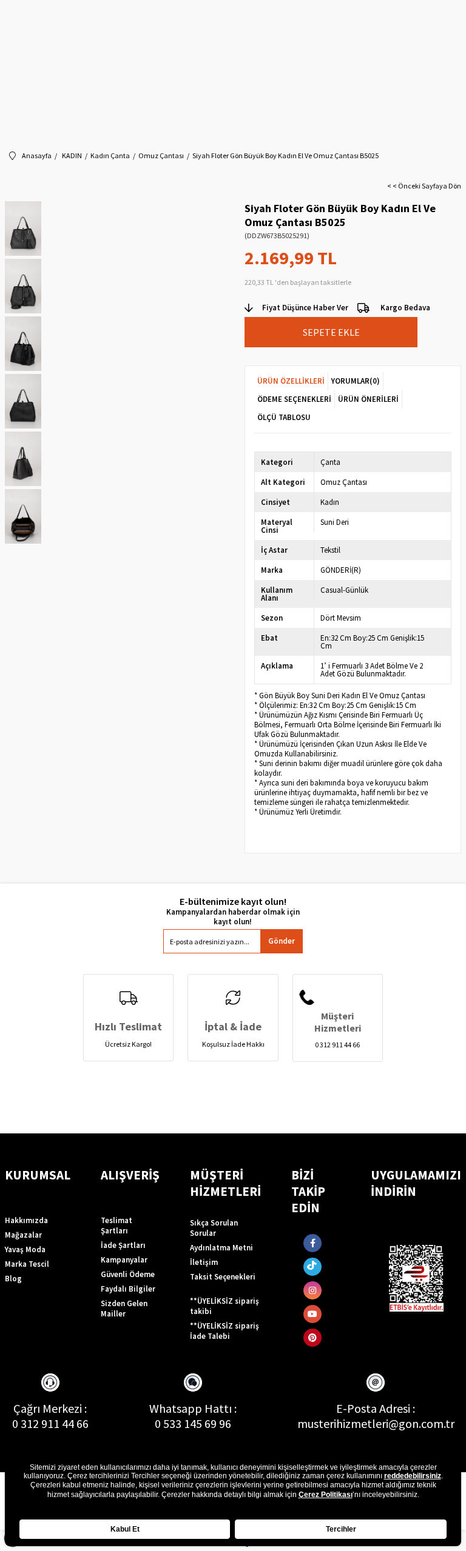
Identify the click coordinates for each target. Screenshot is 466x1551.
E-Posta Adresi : (375, 1408)
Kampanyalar (124, 1260)
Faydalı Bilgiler (128, 1289)
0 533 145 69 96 (193, 1423)
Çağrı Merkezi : (50, 1408)
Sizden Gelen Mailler (124, 1308)
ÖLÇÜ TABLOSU (284, 417)
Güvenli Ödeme (128, 1274)
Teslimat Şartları (116, 1225)
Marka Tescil (27, 1264)
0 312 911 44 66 (50, 1423)
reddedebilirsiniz (412, 1476)
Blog (13, 1278)
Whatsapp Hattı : (193, 1408)
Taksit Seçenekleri (222, 1277)
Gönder (281, 941)
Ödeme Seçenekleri (294, 399)
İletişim (204, 1262)
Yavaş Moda (25, 1249)
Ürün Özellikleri (291, 381)
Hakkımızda (26, 1220)
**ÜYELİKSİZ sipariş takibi (224, 1306)
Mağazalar (23, 1235)
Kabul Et (125, 1529)
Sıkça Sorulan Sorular (214, 1228)
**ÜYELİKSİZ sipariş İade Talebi (224, 1331)
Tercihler (341, 1529)
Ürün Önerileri (368, 399)
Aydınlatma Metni (221, 1247)
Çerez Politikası (326, 1494)
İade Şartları (123, 1245)
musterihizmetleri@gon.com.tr (375, 1423)
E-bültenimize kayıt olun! (233, 901)
